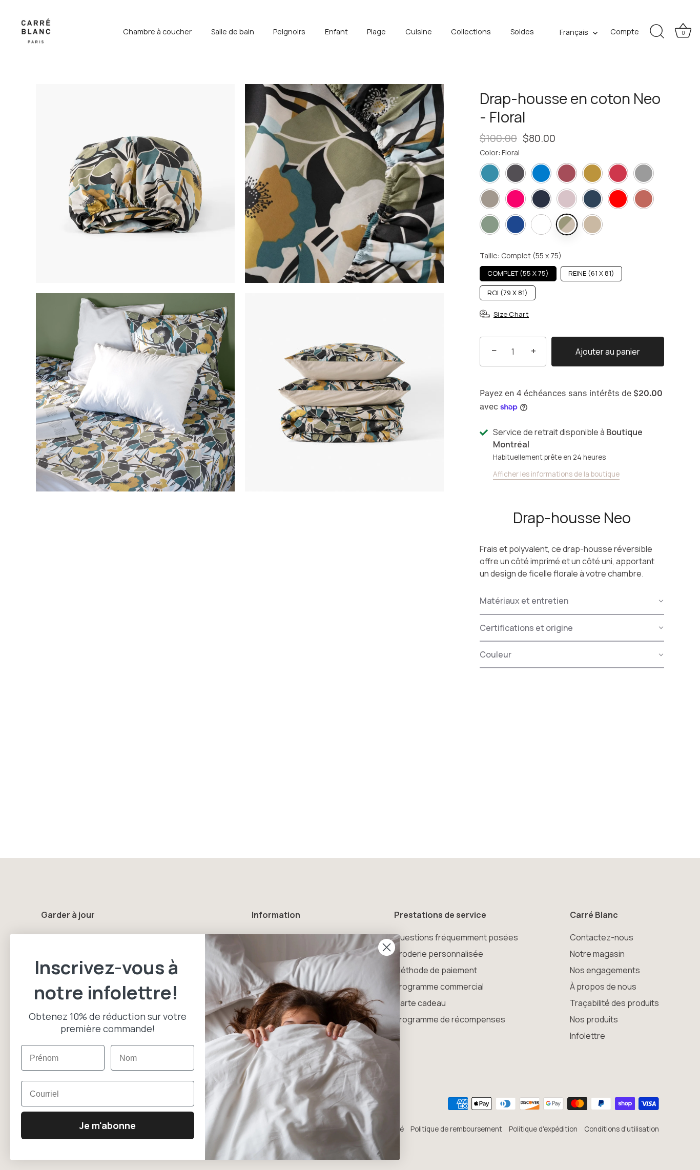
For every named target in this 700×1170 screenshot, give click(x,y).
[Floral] (567, 224)
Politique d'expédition (543, 1129)
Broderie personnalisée (438, 953)
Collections (471, 31)
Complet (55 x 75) (518, 273)
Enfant (336, 31)
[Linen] (490, 199)
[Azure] (541, 173)
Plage (376, 31)
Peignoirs (289, 31)
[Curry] (592, 173)
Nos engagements (605, 970)
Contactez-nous (601, 937)
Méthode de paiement (435, 970)
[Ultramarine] (515, 224)
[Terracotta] (643, 199)
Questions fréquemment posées (456, 937)
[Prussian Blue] (592, 199)
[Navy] (541, 199)
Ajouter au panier (607, 351)
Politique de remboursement (456, 1129)
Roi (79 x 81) (507, 292)
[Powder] (567, 199)
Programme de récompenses (449, 1019)
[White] (541, 224)
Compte (624, 31)
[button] (572, 601)
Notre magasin (597, 953)
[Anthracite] (515, 173)
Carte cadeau (420, 1003)
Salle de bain (232, 31)
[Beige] (592, 224)
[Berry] (567, 173)
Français (574, 32)
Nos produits (594, 1019)
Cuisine (418, 31)
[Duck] (490, 173)
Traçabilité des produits (614, 1003)
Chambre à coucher (157, 31)
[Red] (618, 199)
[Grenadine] (618, 173)
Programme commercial (439, 986)
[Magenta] (515, 199)
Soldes (522, 31)
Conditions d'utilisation (621, 1129)
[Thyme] (490, 224)
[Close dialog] (387, 947)
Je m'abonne (107, 1125)
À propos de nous (603, 986)
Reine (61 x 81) (591, 273)
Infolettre (587, 1035)
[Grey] (643, 173)
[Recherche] (657, 31)
